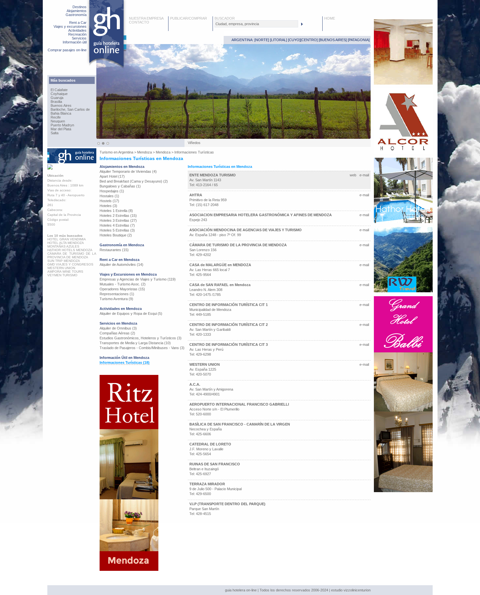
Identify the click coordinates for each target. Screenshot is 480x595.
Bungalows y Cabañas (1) (120, 186)
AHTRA (195, 195)
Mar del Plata (61, 129)
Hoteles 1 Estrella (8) (116, 211)
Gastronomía (76, 15)
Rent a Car (78, 22)
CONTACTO (139, 22)
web (353, 175)
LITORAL (278, 40)
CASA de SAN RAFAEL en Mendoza (219, 285)
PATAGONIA (359, 40)
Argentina (125, 152)
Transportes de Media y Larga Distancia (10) (135, 343)
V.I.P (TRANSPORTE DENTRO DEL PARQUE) (227, 504)
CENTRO (309, 40)
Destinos (79, 7)
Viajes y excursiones (70, 26)
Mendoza (144, 152)
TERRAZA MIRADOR (207, 484)
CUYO (294, 40)
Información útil (75, 42)
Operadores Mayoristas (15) (122, 289)
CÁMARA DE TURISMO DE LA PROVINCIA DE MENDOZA (238, 245)
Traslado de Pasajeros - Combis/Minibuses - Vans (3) (142, 348)
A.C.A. (194, 384)
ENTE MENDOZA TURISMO (212, 175)
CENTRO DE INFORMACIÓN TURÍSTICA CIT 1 (228, 305)
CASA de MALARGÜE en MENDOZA (220, 265)
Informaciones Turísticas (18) (125, 362)
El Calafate (59, 90)
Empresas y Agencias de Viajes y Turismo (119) (138, 279)
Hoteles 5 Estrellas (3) (117, 230)
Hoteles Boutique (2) (116, 235)
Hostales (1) (109, 196)
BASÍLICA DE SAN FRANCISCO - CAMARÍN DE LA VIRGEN (239, 424)
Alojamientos (77, 11)
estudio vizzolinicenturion (351, 590)
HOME (329, 18)
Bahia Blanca (61, 113)
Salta (54, 133)
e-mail (364, 175)
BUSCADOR (225, 18)
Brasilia (56, 102)
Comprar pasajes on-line (67, 50)
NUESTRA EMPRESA (146, 18)
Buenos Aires (61, 105)
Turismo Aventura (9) (116, 299)
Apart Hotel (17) (112, 176)
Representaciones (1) (117, 294)
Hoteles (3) (108, 206)
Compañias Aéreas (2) (117, 333)
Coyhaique (59, 94)
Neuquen (58, 121)
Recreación (77, 34)
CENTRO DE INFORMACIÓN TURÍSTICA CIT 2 (228, 325)
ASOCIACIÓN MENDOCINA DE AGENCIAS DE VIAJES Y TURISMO (245, 230)
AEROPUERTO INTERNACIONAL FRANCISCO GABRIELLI (239, 404)
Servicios (79, 38)
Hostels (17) (109, 201)
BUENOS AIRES (333, 40)
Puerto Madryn (62, 125)
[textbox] (256, 23)
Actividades (77, 30)
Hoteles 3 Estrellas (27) (118, 220)
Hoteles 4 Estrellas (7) (117, 225)
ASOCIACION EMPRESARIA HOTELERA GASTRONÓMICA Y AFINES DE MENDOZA (260, 215)
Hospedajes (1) (112, 191)
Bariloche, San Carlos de (70, 109)
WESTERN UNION (204, 364)
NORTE (261, 40)
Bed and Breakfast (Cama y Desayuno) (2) (134, 181)
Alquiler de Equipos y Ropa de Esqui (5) (131, 313)
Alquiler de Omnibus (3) (118, 328)
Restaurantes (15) (114, 250)
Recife (56, 117)
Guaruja (57, 98)
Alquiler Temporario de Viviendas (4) (128, 171)
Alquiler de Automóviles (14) (121, 264)
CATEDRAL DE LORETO (210, 444)
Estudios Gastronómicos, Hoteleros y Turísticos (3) (141, 338)
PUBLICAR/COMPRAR (188, 18)
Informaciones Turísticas (194, 152)
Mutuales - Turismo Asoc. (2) (123, 284)
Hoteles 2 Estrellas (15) (118, 215)
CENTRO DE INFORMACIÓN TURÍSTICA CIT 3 (228, 344)
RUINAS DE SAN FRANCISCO (214, 464)
